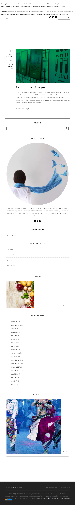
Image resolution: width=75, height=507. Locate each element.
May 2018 (14, 342)
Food (11, 64)
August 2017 (14, 374)
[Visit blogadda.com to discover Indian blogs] (58, 467)
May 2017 (14, 384)
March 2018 (14, 349)
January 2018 (15, 356)
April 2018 (14, 346)
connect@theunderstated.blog (41, 467)
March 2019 (14, 321)
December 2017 (16, 360)
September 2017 (16, 370)
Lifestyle (10, 66)
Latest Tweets (37, 230)
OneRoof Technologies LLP (16, 456)
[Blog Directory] (8, 469)
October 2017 (15, 367)
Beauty (8, 249)
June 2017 (14, 381)
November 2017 (16, 363)
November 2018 (16, 325)
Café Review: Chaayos (30, 87)
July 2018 (14, 335)
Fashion (8, 255)
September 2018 (16, 328)
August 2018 (14, 332)
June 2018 (14, 339)
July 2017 (14, 377)
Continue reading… (23, 109)
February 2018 (15, 353)
